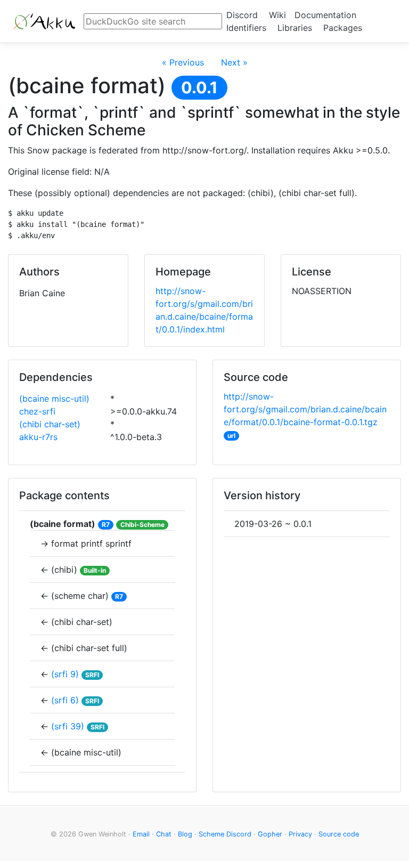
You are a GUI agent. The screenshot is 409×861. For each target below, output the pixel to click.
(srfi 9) (65, 674)
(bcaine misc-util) (54, 398)
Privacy (300, 834)
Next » (234, 62)
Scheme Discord (225, 834)
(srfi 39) (67, 726)
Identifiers (246, 27)
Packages (342, 27)
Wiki (277, 15)
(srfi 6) (65, 700)
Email (141, 834)
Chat (163, 834)
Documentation (325, 15)
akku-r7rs (38, 437)
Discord (242, 15)
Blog (185, 834)
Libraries (294, 27)
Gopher (270, 834)
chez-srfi (37, 411)
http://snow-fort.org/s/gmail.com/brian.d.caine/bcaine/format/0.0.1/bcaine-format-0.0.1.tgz (305, 409)
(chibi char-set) (49, 424)
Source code (338, 834)
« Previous (183, 62)
